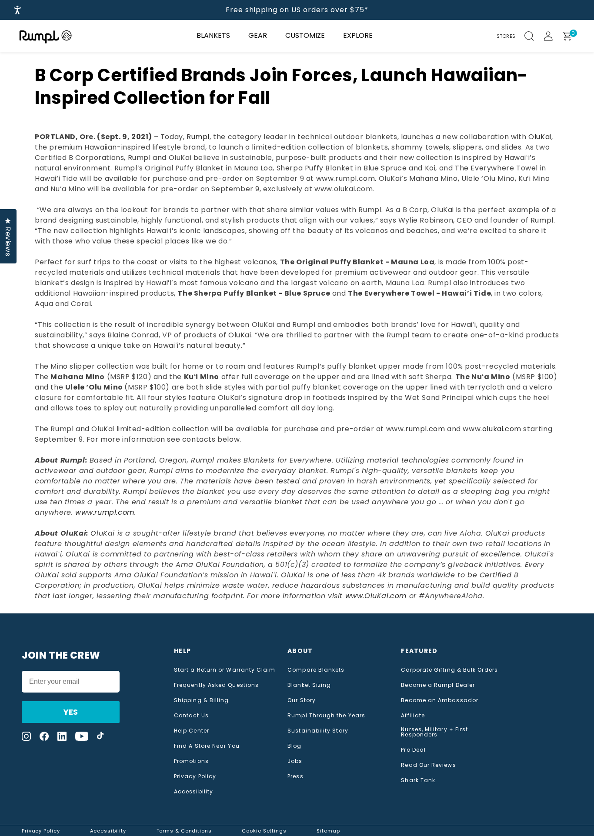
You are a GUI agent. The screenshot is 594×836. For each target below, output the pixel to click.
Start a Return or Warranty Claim (225, 670)
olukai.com (501, 429)
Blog (294, 746)
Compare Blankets (315, 670)
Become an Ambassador (439, 700)
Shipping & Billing (201, 700)
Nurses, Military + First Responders (434, 732)
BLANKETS (213, 35)
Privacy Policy (195, 776)
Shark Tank (418, 780)
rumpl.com (425, 429)
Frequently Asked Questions (216, 685)
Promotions (191, 761)
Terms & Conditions (184, 830)
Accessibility (193, 791)
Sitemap (328, 830)
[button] (534, 36)
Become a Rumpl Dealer (438, 685)
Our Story (301, 700)
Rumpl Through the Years (326, 715)
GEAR (257, 35)
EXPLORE (358, 35)
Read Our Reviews (428, 765)
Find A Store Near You (207, 746)
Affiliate (413, 715)
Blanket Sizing (309, 685)
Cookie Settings (264, 830)
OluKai (539, 137)
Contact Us (191, 715)
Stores (506, 36)
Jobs (294, 761)
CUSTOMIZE (305, 35)
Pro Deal (413, 750)
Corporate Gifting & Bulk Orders (449, 670)
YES (70, 711)
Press (295, 776)
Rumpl (198, 137)
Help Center (191, 730)
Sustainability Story (317, 730)
